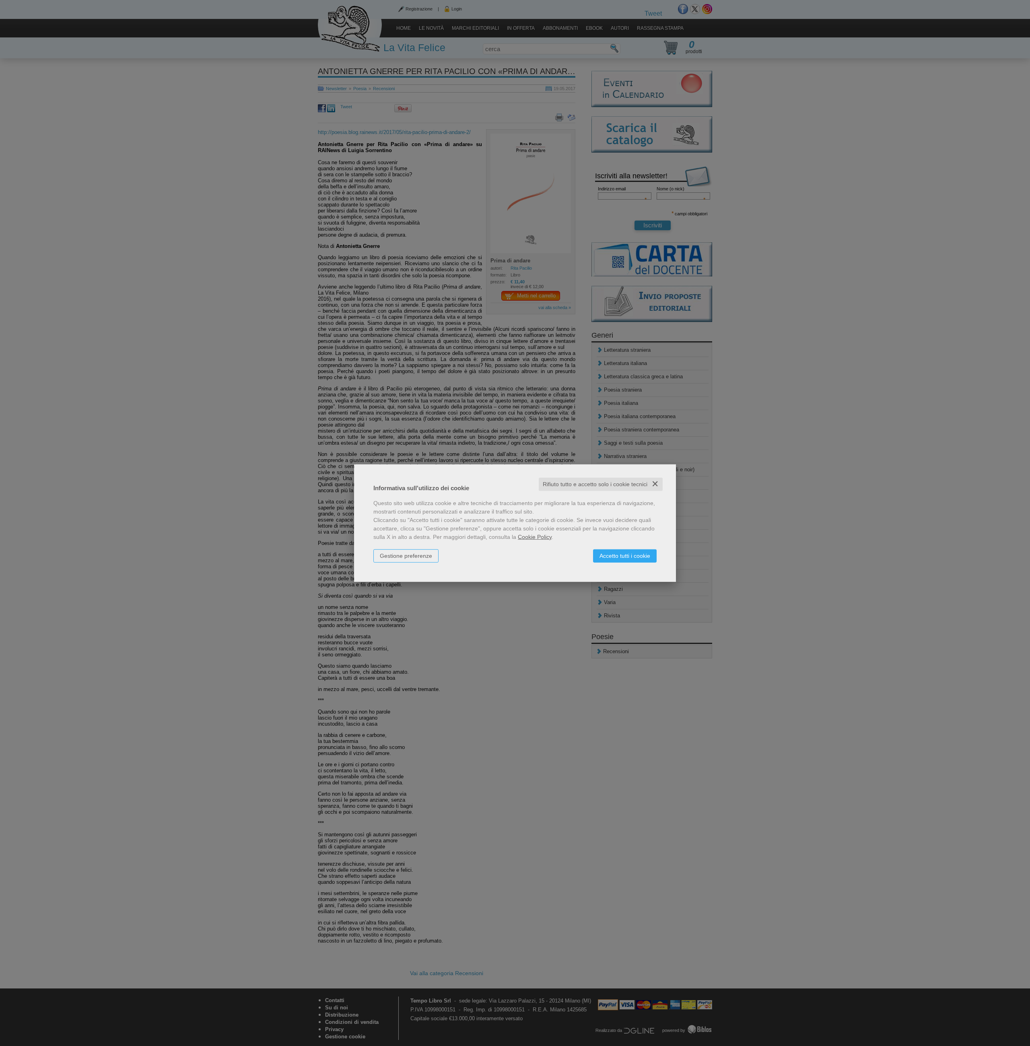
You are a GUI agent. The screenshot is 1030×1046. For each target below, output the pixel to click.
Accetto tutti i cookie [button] (624, 556)
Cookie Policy (535, 537)
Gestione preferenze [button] (406, 556)
